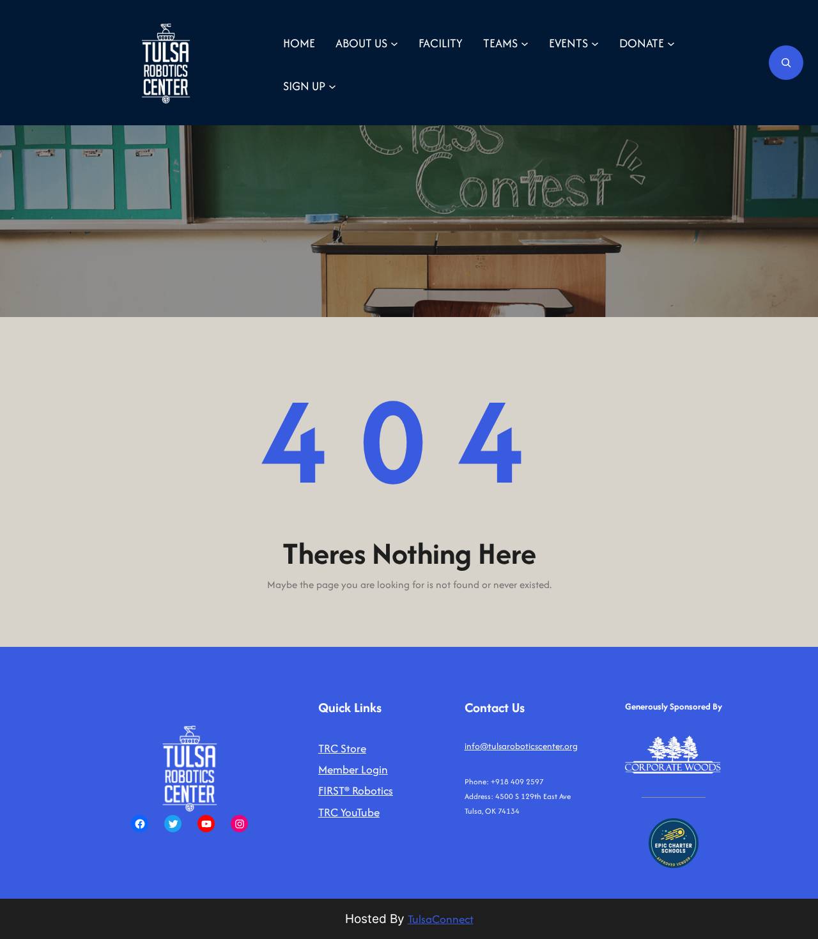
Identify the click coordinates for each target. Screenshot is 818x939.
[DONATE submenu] (671, 43)
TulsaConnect (441, 919)
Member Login (353, 769)
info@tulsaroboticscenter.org (521, 746)
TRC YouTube (349, 812)
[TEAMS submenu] (525, 43)
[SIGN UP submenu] (332, 85)
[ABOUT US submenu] (394, 43)
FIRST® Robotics (355, 790)
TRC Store (342, 748)
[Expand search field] (786, 62)
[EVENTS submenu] (595, 43)
